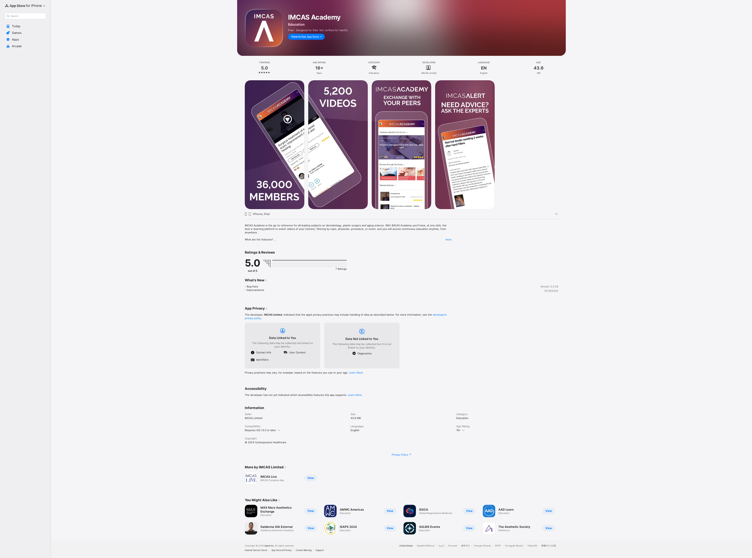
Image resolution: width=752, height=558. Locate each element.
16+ (458, 430)
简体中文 (465, 546)
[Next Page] (562, 519)
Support (320, 550)
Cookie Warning (304, 550)
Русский (452, 546)
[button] (25, 26)
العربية (441, 546)
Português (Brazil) (514, 546)
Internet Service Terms (256, 550)
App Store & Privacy (281, 550)
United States (406, 546)
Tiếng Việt (532, 546)
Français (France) (482, 546)
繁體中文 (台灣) (548, 546)
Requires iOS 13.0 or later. (261, 430)
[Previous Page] (241, 519)
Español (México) (426, 546)
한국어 (498, 546)
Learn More (356, 372)
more (448, 239)
